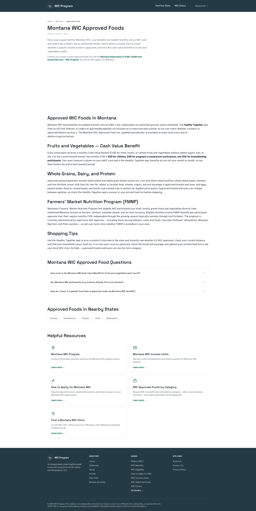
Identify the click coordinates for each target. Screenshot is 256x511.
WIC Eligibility (137, 469)
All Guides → (137, 490)
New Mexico (70, 318)
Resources (200, 6)
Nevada (53, 318)
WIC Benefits (137, 465)
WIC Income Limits (140, 478)
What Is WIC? (137, 461)
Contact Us (178, 465)
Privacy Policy (179, 469)
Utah (97, 318)
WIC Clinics (180, 5)
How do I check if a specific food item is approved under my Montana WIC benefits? (93, 291)
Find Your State (162, 5)
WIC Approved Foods (141, 482)
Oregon (85, 318)
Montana (59, 21)
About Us (177, 461)
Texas (92, 469)
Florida (92, 474)
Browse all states (97, 482)
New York (93, 478)
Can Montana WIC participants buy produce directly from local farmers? (87, 282)
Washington (112, 318)
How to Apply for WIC (141, 474)
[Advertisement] (128, 88)
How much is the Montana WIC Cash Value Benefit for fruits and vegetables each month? (95, 273)
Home (49, 21)
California (94, 465)
